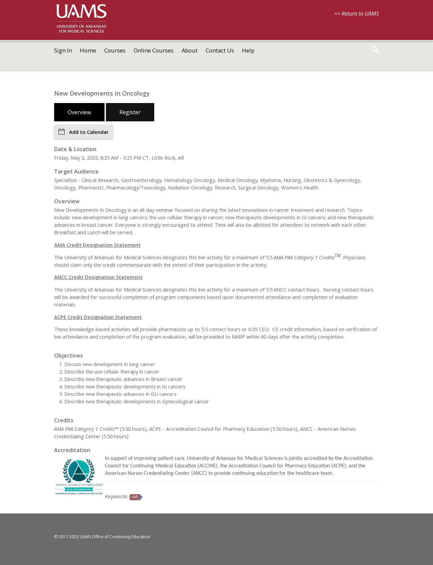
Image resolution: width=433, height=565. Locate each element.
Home (88, 50)
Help (248, 50)
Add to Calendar (89, 131)
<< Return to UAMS (356, 13)
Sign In (63, 50)
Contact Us (220, 50)
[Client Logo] (81, 31)
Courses (115, 50)
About (190, 50)
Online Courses (154, 50)
